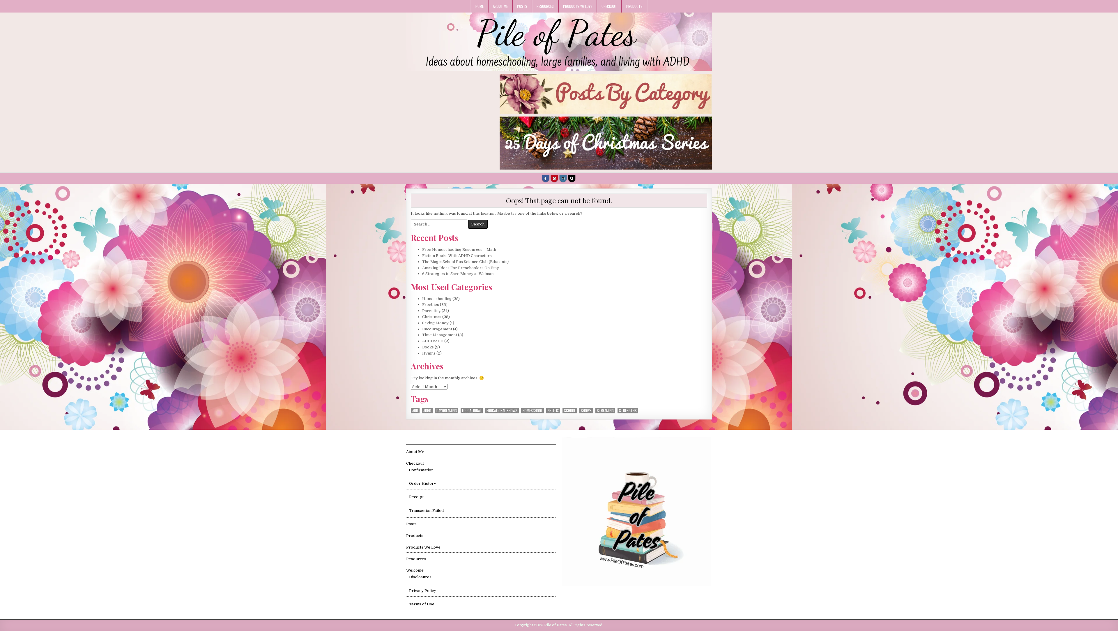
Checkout (609, 6)
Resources (545, 6)
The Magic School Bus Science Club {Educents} (465, 262)
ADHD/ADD (432, 341)
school (570, 410)
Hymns (429, 353)
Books (428, 347)
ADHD (427, 410)
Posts (522, 6)
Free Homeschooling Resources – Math (459, 249)
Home (479, 6)
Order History (422, 483)
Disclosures (420, 577)
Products (634, 6)
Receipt (416, 497)
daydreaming (446, 410)
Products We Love (577, 6)
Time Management (439, 335)
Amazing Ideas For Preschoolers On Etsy (460, 268)
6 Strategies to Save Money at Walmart (458, 274)
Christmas (431, 317)
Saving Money (435, 323)
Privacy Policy (422, 590)
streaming (605, 410)
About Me (500, 6)
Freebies (430, 304)
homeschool (532, 410)
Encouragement (437, 329)
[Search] (571, 178)
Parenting (431, 311)
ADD (415, 410)
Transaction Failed (426, 510)
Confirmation (421, 470)
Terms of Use (421, 604)
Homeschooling (437, 299)
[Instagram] (563, 178)
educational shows (502, 410)
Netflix (553, 410)
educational (471, 410)
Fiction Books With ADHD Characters (457, 255)
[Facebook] (545, 178)
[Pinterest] (554, 178)
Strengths (628, 410)
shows (586, 410)
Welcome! (415, 570)
